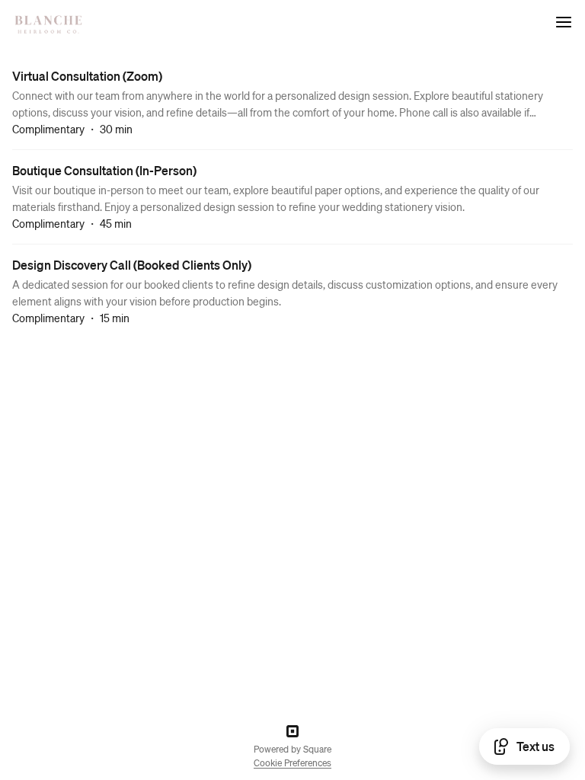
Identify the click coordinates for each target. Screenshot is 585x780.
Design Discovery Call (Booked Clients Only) (131, 265)
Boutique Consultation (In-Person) (104, 170)
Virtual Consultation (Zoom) (87, 76)
